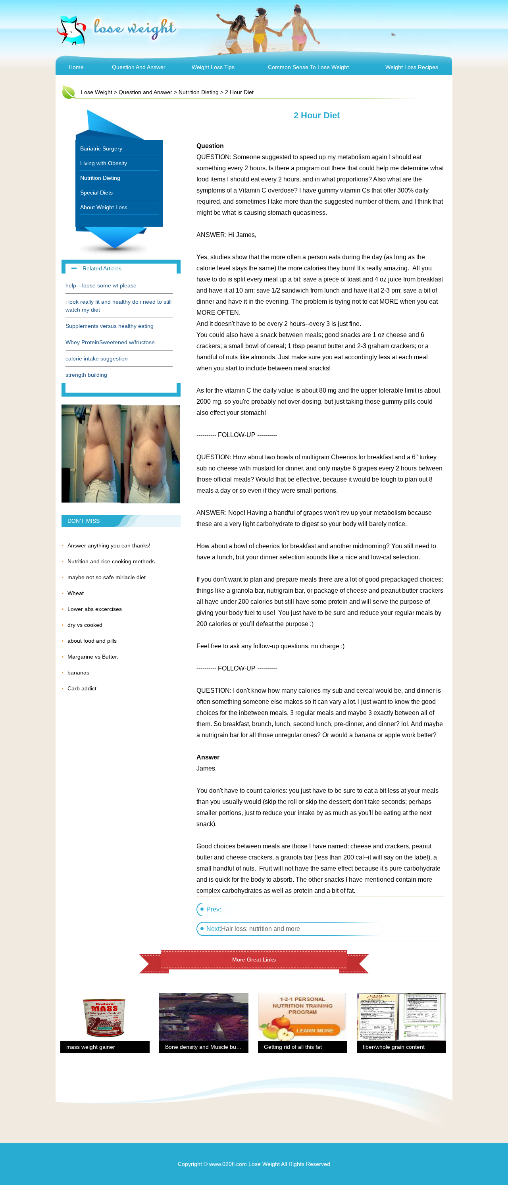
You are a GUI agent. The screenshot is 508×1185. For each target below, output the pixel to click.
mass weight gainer (90, 1047)
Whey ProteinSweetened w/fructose (110, 342)
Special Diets (96, 192)
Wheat (75, 593)
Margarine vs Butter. (92, 656)
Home (76, 67)
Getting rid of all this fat (293, 1047)
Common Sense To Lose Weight (308, 67)
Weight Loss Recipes (411, 67)
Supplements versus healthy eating (109, 326)
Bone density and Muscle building (207, 1047)
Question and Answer (138, 67)
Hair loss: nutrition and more (260, 928)
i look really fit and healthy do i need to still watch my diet (118, 306)
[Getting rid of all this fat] (302, 998)
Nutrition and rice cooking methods (111, 561)
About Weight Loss (103, 207)
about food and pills (92, 641)
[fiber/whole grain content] (401, 998)
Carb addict (81, 688)
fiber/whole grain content (394, 1047)
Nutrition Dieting (199, 92)
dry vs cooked (84, 625)
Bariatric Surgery (101, 148)
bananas (78, 672)
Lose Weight (96, 92)
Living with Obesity (103, 163)
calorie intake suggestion (96, 358)
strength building (86, 375)
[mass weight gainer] (105, 998)
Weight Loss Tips (213, 67)
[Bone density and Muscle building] (203, 998)
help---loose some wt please (101, 285)
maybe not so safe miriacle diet (106, 577)
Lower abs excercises (94, 609)
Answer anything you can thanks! (108, 545)
